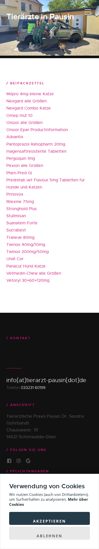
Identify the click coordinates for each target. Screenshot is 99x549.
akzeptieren (49, 521)
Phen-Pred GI (19, 173)
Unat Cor (15, 258)
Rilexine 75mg (20, 201)
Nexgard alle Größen (26, 101)
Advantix (14, 136)
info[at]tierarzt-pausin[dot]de (46, 380)
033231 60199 (33, 387)
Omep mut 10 (19, 115)
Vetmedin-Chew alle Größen (33, 273)
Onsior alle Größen (24, 122)
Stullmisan (16, 215)
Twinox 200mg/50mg (27, 251)
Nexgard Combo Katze (28, 108)
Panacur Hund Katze (26, 266)
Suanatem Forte (22, 223)
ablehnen (49, 535)
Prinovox (14, 194)
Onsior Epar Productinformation (37, 129)
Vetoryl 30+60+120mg (28, 280)
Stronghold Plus (21, 208)
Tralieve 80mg (20, 237)
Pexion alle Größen (24, 165)
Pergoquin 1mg (20, 158)
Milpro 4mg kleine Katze (30, 94)
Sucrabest (16, 230)
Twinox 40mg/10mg (25, 244)
